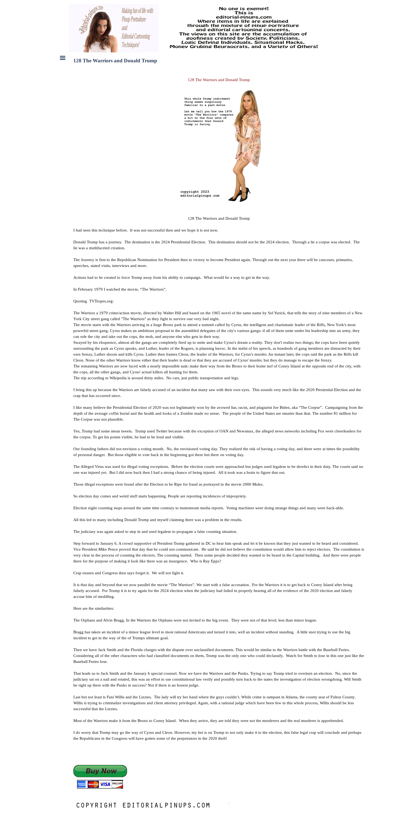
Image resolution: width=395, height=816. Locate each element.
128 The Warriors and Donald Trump (219, 80)
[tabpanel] (219, 137)
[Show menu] (63, 58)
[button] (100, 777)
